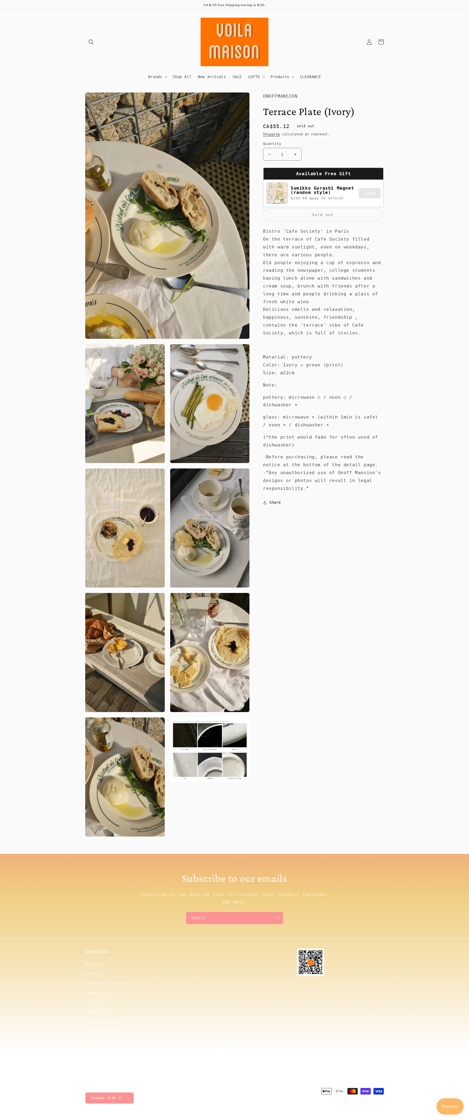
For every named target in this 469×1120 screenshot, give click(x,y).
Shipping (271, 134)
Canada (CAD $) (107, 1098)
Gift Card (95, 1002)
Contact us (97, 1012)
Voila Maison (338, 1101)
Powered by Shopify (367, 1101)
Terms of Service (104, 1031)
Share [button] (275, 502)
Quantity (272, 144)
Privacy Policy (101, 1021)
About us (94, 964)
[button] (91, 42)
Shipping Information (108, 983)
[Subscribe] (277, 918)
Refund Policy (100, 993)
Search (92, 973)
